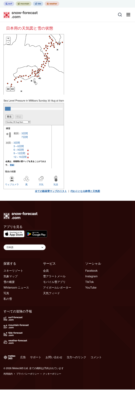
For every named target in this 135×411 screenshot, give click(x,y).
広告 (23, 357)
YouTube (91, 287)
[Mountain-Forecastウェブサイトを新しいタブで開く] (23, 3)
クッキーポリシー (52, 373)
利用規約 (8, 373)
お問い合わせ (54, 357)
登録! (12, 164)
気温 (55, 184)
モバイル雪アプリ (54, 282)
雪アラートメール (54, 276)
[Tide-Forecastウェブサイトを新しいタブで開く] (38, 3)
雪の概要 (9, 282)
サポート (35, 357)
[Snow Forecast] (20, 14)
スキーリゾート (13, 270)
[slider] (8, 109)
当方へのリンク (76, 357)
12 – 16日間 (20, 157)
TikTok (89, 282)
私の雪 (8, 299)
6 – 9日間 (19, 149)
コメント (96, 357)
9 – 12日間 (19, 153)
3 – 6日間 (19, 146)
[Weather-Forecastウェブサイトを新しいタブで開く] (52, 3)
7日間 (24, 137)
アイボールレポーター (57, 287)
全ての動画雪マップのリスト (51, 191)
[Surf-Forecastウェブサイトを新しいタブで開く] (9, 3)
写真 (6, 293)
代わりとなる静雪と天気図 (85, 191)
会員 (46, 270)
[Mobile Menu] (128, 14)
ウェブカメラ (12, 184)
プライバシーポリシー (27, 373)
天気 (41, 184)
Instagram (91, 276)
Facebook (91, 270)
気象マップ (11, 276)
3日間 (24, 133)
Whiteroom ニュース (16, 287)
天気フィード (51, 293)
